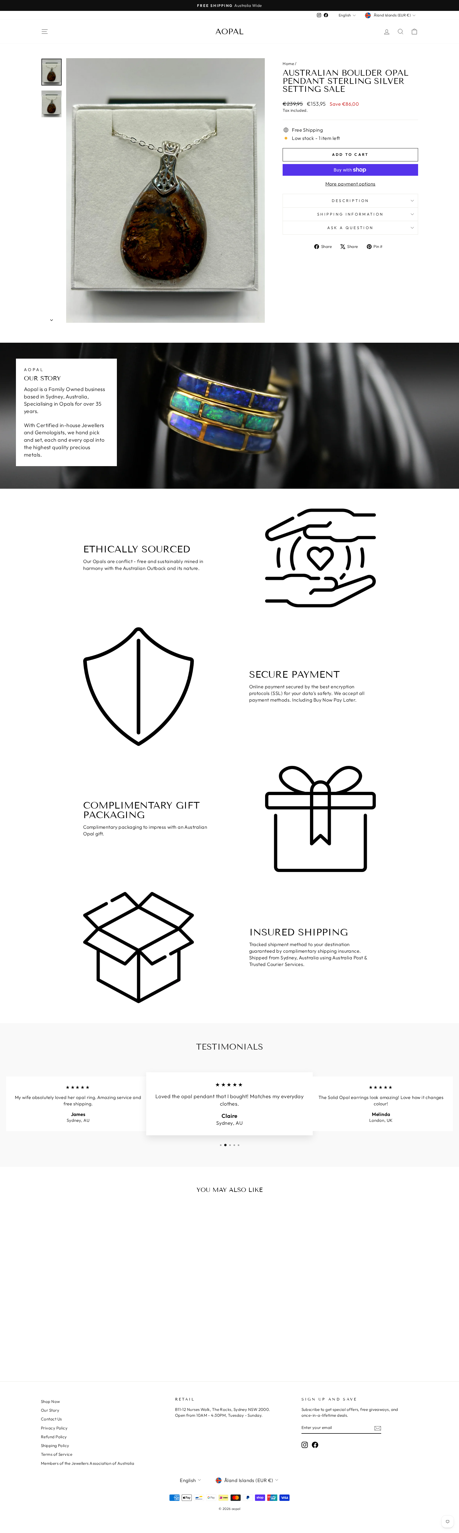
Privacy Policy (54, 1428)
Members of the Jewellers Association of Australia (87, 1463)
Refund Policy (54, 1436)
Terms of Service (56, 1454)
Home (288, 63)
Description (350, 200)
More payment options (350, 184)
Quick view (86, 1319)
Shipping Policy (55, 1445)
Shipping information (350, 214)
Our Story (50, 1410)
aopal (229, 31)
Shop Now (50, 1401)
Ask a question (350, 227)
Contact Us (51, 1419)
